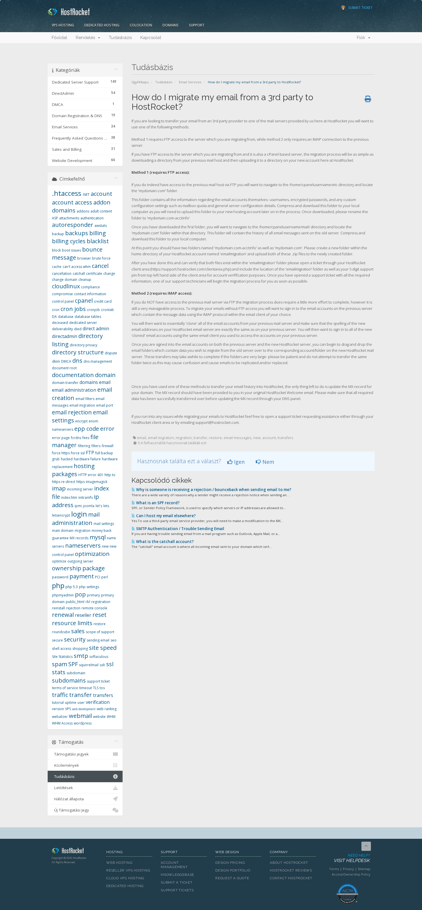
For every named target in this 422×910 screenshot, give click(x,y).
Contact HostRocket (291, 878)
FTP (90, 452)
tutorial (58, 702)
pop (80, 594)
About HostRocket (289, 863)
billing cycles (69, 241)
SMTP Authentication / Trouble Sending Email (179, 528)
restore (100, 623)
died (78, 328)
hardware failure (87, 459)
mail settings (104, 523)
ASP (55, 218)
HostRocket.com (75, 851)
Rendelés (86, 37)
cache (56, 266)
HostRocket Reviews (291, 870)
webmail (80, 716)
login (79, 514)
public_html (75, 601)
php (58, 585)
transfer (80, 695)
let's (99, 505)
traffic (60, 695)
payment (81, 576)
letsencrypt (61, 515)
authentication (92, 218)
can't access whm (77, 266)
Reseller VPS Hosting (128, 870)
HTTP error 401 (90, 474)
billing (97, 233)
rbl (88, 601)
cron (55, 309)
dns (77, 360)
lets (106, 505)
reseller (83, 615)
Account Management (174, 865)
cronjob (93, 309)
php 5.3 (71, 586)
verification (98, 702)
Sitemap (364, 869)
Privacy (348, 869)
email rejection (72, 412)
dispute (111, 353)
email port (104, 405)
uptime (70, 702)
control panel (63, 301)
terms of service (65, 687)
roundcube (61, 631)
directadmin (64, 336)
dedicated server (83, 322)
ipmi (78, 505)
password (60, 577)
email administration (74, 390)
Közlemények (65, 765)
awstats (100, 225)
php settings (89, 586)
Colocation (141, 25)
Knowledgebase (177, 875)
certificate (94, 273)
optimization (92, 554)
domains (89, 382)
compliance (90, 287)
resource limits (72, 623)
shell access (61, 648)
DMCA (66, 361)
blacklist (98, 241)
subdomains (69, 680)
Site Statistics (62, 656)
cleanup (84, 279)
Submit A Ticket (177, 882)
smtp (81, 656)
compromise (62, 293)
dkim (56, 361)
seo (114, 640)
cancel (100, 266)
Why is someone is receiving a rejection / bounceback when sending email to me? (213, 489)
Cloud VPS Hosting (125, 878)
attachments (69, 218)
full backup (104, 453)
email (105, 382)
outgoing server (80, 561)
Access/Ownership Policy (351, 874)
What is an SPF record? (157, 502)
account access (72, 202)
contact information (90, 293)
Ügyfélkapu (140, 82)
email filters (85, 398)
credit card (103, 301)
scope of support (100, 631)
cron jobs (73, 309)
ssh (102, 664)
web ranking (107, 708)
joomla (88, 505)
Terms (334, 869)
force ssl (78, 453)
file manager (75, 441)
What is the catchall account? (164, 541)
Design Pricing (230, 863)
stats (58, 672)
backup (58, 233)
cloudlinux (66, 286)
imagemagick (96, 481)
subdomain (76, 673)
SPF (73, 664)
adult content (101, 211)
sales (78, 631)
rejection (73, 608)
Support (196, 25)
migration (82, 530)
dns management (98, 361)
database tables (88, 316)
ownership (66, 568)
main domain (62, 530)
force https (61, 453)
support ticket (98, 681)
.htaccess (66, 193)
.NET (86, 194)
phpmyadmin (63, 595)
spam (59, 664)
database (65, 316)
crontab (107, 309)
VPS (68, 708)
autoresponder (72, 225)
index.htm (69, 497)
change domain (64, 279)
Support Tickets (177, 890)
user (81, 702)
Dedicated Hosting (101, 25)
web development (84, 709)
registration (100, 601)
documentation (73, 375)
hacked (67, 459)
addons (83, 211)
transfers (103, 695)
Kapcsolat (150, 37)
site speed (103, 648)
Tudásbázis (120, 37)
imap (59, 488)
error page (61, 437)
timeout (85, 687)
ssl (109, 664)
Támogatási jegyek (70, 754)
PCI (97, 577)
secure (57, 640)
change (109, 273)
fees (85, 437)
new (105, 546)
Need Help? (351, 858)
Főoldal (59, 37)
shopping (80, 648)
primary (93, 595)
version (58, 708)
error (107, 428)
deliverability (62, 328)
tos (102, 687)
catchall (79, 273)
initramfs (85, 497)
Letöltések (62, 787)
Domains (170, 25)
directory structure (78, 352)
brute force (101, 258)
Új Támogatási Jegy (70, 810)
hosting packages (73, 470)
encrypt (81, 421)
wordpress (83, 723)
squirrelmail (88, 664)
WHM (111, 716)
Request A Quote (232, 878)
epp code (86, 428)
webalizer (60, 716)
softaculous (98, 656)
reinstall (58, 608)
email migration (82, 405)
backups (76, 233)
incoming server (80, 489)
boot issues (71, 250)
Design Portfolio (232, 870)
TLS (95, 687)
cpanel (84, 300)
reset (99, 615)
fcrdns (76, 437)
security (75, 639)
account (101, 194)
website (99, 716)
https (80, 481)
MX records (79, 538)
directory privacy (83, 345)
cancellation (61, 273)
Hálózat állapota (68, 798)
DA (54, 316)
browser (84, 258)
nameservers (83, 545)
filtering (84, 445)
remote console (94, 608)
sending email (98, 640)
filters (95, 445)
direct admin (96, 328)
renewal (63, 615)
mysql (98, 537)
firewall (107, 445)
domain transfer (65, 382)
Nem (267, 461)
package (93, 568)
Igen (239, 461)
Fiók (362, 37)
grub (56, 459)
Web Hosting (119, 863)
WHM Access (62, 723)
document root (64, 368)
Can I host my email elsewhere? (165, 515)
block (56, 250)
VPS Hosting (63, 25)
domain (105, 375)
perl (104, 577)
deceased (60, 322)
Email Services (190, 82)
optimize (59, 561)
